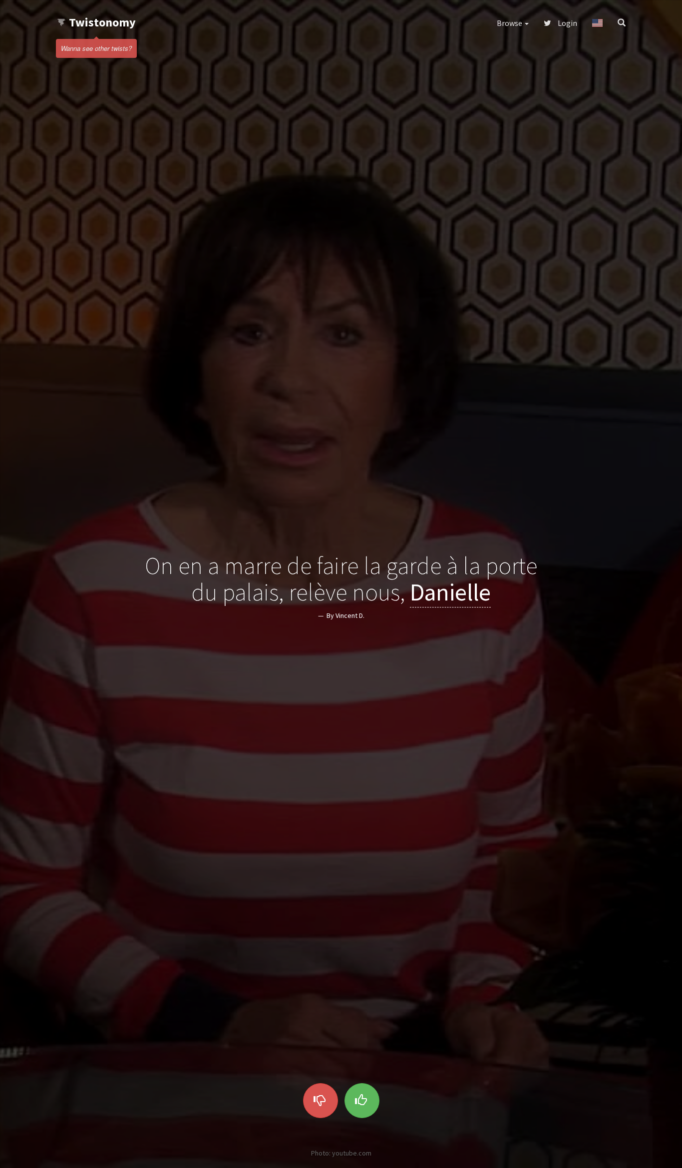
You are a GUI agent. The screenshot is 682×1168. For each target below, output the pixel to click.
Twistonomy (102, 22)
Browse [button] (510, 23)
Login (566, 23)
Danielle (450, 592)
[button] (597, 22)
